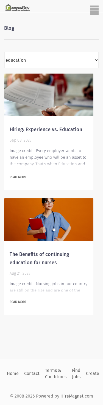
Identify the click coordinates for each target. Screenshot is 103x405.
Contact (32, 373)
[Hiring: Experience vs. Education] (48, 95)
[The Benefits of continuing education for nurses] (48, 219)
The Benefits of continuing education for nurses (39, 258)
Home (13, 373)
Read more (18, 177)
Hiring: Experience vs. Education (46, 129)
